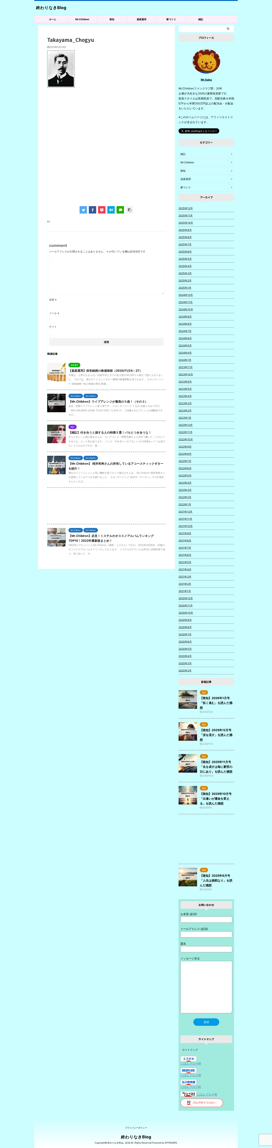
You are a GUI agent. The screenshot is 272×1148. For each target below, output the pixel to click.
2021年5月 (185, 562)
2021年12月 (185, 511)
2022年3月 (185, 489)
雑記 (200, 19)
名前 (53, 299)
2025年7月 (185, 244)
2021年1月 (185, 591)
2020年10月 (186, 612)
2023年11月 (186, 367)
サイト (53, 326)
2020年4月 (185, 656)
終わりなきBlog (51, 7)
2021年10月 (186, 526)
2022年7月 (185, 461)
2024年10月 (186, 309)
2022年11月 (185, 432)
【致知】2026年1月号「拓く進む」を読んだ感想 (216, 702)
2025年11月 (186, 215)
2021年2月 (185, 583)
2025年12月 (186, 208)
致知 (112, 19)
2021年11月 (185, 518)
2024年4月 (185, 352)
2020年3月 (185, 663)
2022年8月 (185, 453)
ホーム (52, 19)
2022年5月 (185, 475)
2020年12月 (186, 598)
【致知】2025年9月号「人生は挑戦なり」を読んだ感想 (216, 880)
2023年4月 (185, 396)
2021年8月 (185, 540)
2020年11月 (186, 605)
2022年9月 (185, 446)
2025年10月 (186, 222)
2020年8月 (185, 627)
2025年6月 (185, 251)
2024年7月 (185, 331)
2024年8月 (185, 323)
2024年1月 (185, 359)
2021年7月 (185, 547)
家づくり (171, 19)
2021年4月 (185, 569)
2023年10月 (186, 374)
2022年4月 (185, 482)
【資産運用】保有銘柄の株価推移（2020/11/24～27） (105, 370)
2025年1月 (185, 287)
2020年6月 (185, 641)
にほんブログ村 (190, 1063)
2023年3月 (185, 403)
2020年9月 (185, 620)
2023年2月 (185, 410)
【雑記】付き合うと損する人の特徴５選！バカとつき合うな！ (109, 432)
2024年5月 (185, 345)
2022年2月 (185, 497)
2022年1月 (185, 504)
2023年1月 (185, 417)
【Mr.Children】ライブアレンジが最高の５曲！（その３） (108, 401)
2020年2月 (185, 670)
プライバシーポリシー (136, 1127)
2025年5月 (185, 258)
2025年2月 (185, 280)
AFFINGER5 (171, 1142)
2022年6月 (185, 468)
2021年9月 (185, 533)
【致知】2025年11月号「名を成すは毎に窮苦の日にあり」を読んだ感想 (216, 766)
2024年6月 (185, 338)
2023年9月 (185, 381)
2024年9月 (185, 316)
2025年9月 (185, 229)
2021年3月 (185, 576)
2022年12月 (186, 424)
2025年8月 (185, 237)
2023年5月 (185, 388)
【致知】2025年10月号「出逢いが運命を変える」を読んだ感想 (216, 798)
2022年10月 (186, 439)
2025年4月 (185, 266)
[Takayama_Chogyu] (111, 210)
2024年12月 (186, 294)
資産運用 (141, 19)
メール (54, 313)
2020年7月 (185, 634)
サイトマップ (190, 1049)
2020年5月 (185, 648)
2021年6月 (185, 554)
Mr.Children (82, 19)
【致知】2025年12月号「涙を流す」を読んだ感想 (216, 735)
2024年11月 (186, 302)
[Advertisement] (106, 121)
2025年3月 (185, 273)
